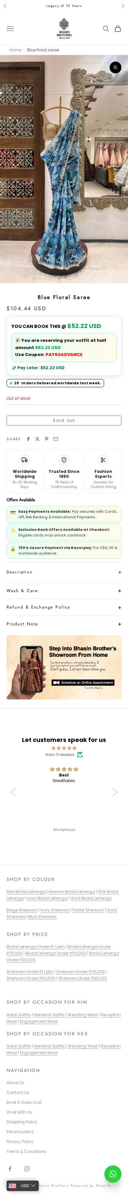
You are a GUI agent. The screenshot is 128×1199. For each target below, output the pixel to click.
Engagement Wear (39, 1021)
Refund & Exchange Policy (38, 607)
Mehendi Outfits (50, 1015)
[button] (14, 792)
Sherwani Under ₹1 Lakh (30, 971)
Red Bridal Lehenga (26, 891)
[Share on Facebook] (28, 439)
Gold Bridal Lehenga (91, 898)
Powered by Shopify (91, 1185)
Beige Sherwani (22, 910)
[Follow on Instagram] (27, 1168)
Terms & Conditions (26, 1151)
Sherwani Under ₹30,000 (82, 978)
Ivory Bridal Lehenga (47, 898)
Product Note (22, 624)
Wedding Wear (83, 1015)
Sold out (64, 420)
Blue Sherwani (42, 916)
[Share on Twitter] (37, 439)
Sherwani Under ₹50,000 (31, 978)
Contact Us (18, 1092)
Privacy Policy (20, 1141)
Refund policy (20, 1131)
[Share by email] (55, 439)
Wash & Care (22, 590)
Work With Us (19, 1112)
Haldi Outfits (19, 1015)
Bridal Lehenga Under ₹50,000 (56, 953)
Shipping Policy (22, 1122)
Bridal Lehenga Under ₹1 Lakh (36, 946)
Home (15, 50)
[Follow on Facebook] (10, 1168)
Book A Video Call (24, 1102)
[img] (64, 748)
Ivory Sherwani (55, 910)
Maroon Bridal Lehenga (72, 891)
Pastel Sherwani (88, 910)
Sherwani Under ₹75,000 (80, 971)
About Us (15, 1082)
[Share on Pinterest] (46, 439)
